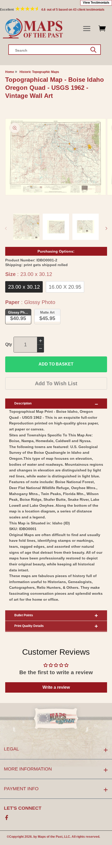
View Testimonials (96, 2)
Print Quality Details (29, 626)
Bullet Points (23, 615)
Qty (8, 344)
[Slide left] (5, 228)
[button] (86, 28)
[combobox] (54, 49)
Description (23, 403)
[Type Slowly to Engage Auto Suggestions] (93, 49)
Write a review (56, 687)
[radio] (24, 287)
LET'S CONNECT (22, 808)
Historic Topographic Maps (39, 72)
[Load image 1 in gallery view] (26, 227)
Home (9, 72)
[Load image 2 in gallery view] (56, 227)
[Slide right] (106, 228)
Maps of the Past (50, 837)
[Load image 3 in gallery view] (85, 227)
